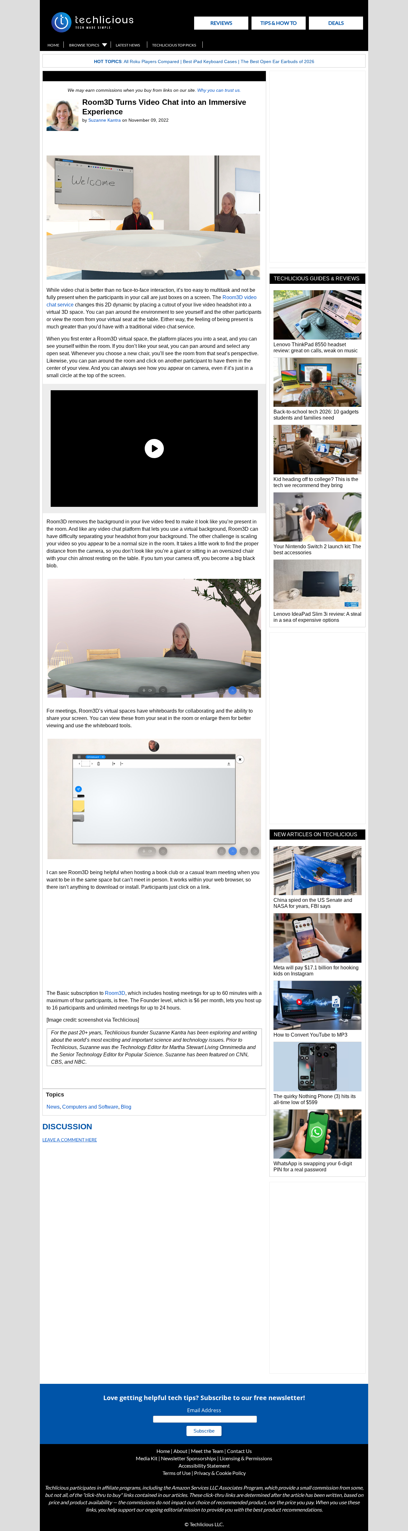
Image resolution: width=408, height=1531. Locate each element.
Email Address (204, 1410)
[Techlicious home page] (92, 31)
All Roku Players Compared (151, 61)
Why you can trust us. (219, 90)
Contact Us (239, 1451)
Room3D (115, 993)
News (53, 1107)
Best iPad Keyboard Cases (210, 61)
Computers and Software (90, 1107)
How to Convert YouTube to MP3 (310, 1035)
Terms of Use (177, 1473)
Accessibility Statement (204, 1466)
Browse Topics (84, 45)
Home (53, 45)
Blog (126, 1107)
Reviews (221, 23)
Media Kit (146, 1458)
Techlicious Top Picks (174, 45)
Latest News (128, 45)
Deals (336, 23)
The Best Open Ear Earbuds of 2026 (277, 61)
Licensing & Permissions (246, 1458)
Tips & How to (278, 23)
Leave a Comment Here (69, 1139)
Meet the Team (207, 1451)
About (180, 1451)
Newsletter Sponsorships (188, 1458)
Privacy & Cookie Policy (220, 1473)
